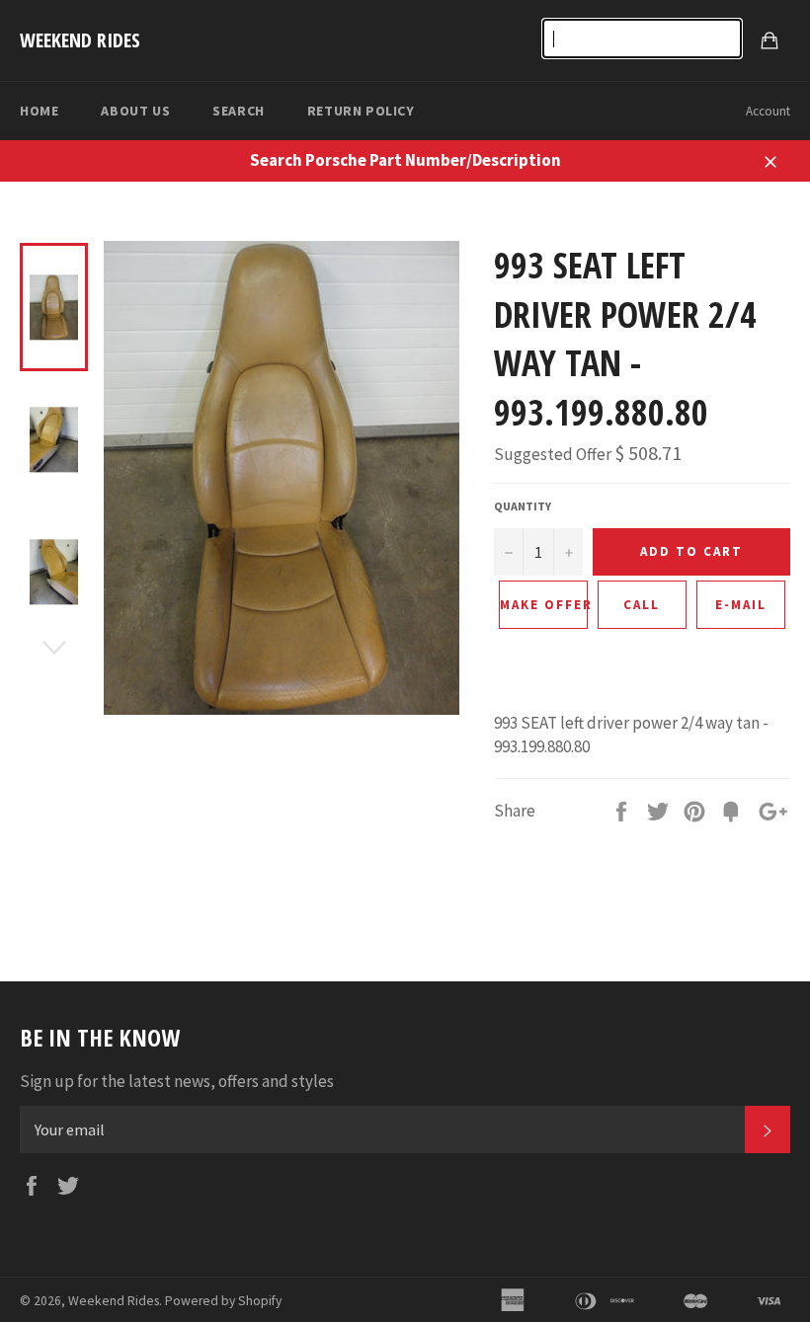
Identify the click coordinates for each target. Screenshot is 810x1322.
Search (238, 110)
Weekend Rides (80, 40)
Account (768, 111)
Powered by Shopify (223, 1300)
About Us (135, 110)
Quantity (522, 506)
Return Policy (361, 110)
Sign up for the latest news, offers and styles (177, 1081)
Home (39, 110)
